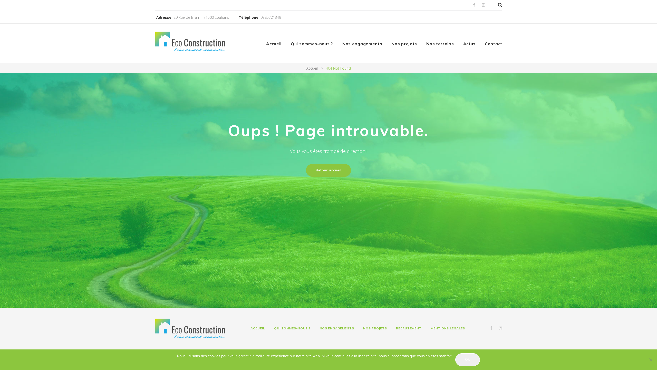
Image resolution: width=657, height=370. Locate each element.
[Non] (650, 359)
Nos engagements (362, 43)
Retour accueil (328, 170)
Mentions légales (448, 328)
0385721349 (270, 17)
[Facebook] (474, 5)
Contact (493, 43)
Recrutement (408, 328)
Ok (467, 359)
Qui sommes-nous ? (312, 43)
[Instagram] (483, 5)
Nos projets (404, 43)
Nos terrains (440, 43)
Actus (469, 43)
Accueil (274, 43)
